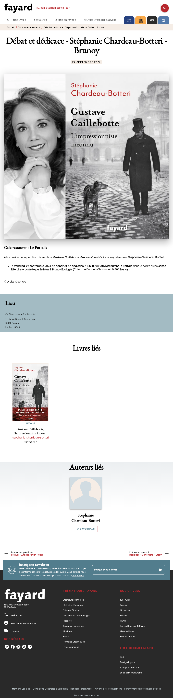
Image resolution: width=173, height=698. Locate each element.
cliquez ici (78, 575)
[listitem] (7, 647)
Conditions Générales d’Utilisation (50, 688)
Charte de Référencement (108, 688)
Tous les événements (29, 27)
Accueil (10, 27)
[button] (86, 504)
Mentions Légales (21, 688)
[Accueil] (18, 8)
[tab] (7, 20)
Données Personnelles (81, 688)
